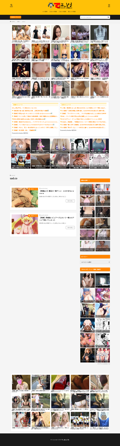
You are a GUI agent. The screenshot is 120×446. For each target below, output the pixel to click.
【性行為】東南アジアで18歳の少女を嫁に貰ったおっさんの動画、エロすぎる (21, 60)
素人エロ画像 (72, 11)
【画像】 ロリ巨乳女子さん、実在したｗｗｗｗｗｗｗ (60, 428)
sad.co (23, 21)
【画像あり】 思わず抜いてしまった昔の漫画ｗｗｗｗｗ (79, 60)
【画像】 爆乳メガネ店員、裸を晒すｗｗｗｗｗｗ (21, 391)
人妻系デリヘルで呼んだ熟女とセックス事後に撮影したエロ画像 (40, 60)
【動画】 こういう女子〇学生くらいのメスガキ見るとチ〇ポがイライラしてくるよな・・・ (40, 42)
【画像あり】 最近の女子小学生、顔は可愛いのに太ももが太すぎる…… (60, 79)
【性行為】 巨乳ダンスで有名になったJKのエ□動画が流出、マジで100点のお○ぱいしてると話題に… (60, 60)
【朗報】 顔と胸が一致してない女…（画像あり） (40, 97)
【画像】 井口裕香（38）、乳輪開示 (24, 130)
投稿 (18, 21)
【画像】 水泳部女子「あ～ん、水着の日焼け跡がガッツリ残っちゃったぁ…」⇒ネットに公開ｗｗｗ (99, 60)
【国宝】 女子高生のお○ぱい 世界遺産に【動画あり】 (79, 79)
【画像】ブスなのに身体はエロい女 (20, 427)
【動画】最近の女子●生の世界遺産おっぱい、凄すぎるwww (40, 428)
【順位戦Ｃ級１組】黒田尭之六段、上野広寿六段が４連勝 (30, 110)
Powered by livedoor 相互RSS (20, 133)
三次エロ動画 (62, 11)
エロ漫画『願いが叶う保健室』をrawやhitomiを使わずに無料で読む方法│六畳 (84, 124)
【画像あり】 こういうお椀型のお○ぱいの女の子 (99, 97)
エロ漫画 (44, 11)
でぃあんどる (65, 439)
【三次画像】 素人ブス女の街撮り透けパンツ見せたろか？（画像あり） (60, 97)
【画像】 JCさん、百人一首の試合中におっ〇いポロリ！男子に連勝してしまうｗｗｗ (38, 127)
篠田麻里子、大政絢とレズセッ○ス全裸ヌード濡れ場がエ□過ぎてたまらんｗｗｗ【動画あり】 (79, 391)
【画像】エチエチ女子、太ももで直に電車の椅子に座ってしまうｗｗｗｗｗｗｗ (99, 391)
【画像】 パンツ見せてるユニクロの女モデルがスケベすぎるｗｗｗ (33, 124)
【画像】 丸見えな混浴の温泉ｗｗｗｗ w (40, 391)
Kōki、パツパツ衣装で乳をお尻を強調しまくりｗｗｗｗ (78, 116)
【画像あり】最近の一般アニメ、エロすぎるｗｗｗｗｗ (56, 192)
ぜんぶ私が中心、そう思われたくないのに (24, 108)
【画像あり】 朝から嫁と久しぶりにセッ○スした (79, 97)
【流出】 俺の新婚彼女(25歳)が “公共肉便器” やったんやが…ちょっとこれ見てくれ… (21, 410)
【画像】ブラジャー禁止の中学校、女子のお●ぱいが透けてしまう (79, 428)
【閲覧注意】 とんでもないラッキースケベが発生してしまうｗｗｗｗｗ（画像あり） (40, 79)
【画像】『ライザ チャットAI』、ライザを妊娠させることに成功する (82, 113)
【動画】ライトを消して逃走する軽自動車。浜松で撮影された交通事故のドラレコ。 (38, 116)
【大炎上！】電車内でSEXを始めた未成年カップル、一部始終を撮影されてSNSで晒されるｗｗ (99, 410)
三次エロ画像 (53, 11)
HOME (13, 21)
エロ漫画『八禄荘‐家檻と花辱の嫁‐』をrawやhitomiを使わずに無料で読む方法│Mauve (87, 110)
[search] (108, 17)
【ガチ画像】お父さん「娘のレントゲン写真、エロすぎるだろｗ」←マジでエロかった (99, 42)
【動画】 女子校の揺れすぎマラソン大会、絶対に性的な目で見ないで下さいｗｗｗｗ (79, 42)
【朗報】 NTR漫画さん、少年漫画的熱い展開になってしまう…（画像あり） (99, 79)
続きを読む (70, 200)
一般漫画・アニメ (33, 189)
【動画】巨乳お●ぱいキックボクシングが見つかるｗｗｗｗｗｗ (32, 113)
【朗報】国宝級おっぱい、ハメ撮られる (79, 410)
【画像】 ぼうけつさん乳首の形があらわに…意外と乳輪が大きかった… (60, 41)
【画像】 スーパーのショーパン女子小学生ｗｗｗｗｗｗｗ (60, 391)
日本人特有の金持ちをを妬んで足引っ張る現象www (28, 119)
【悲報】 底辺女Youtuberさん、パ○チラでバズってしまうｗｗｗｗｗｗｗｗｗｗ (37, 122)
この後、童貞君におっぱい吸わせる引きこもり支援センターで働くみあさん (83, 108)
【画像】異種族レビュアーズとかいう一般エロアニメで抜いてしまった (56, 219)
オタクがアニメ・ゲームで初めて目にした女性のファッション (79, 119)
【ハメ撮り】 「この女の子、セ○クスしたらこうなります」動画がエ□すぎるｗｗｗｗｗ (99, 429)
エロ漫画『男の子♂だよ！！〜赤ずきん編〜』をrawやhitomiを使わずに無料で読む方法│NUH (89, 127)
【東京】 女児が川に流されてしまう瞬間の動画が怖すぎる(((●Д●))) (40, 410)
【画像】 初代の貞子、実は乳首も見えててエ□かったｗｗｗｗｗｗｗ (21, 79)
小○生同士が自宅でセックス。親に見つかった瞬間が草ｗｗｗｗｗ (60, 410)
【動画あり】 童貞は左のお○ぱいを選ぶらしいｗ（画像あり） (21, 97)
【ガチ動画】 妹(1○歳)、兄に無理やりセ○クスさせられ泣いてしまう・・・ (21, 41)
